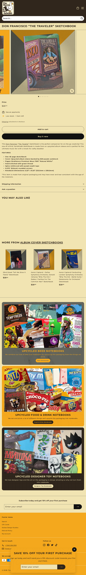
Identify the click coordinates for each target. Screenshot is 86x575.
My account (6, 534)
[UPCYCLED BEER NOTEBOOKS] (43, 326)
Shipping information (11, 184)
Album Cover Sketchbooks (41, 242)
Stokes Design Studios (10, 527)
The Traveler (23, 144)
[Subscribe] (61, 566)
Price (4, 102)
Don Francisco (11, 144)
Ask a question (8, 189)
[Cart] (77, 8)
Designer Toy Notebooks (43, 486)
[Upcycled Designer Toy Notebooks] (43, 451)
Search (4, 521)
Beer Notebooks (43, 360)
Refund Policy (7, 530)
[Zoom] (72, 91)
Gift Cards (5, 524)
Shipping (5, 121)
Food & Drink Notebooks (43, 422)
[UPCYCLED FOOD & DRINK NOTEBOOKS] (43, 390)
